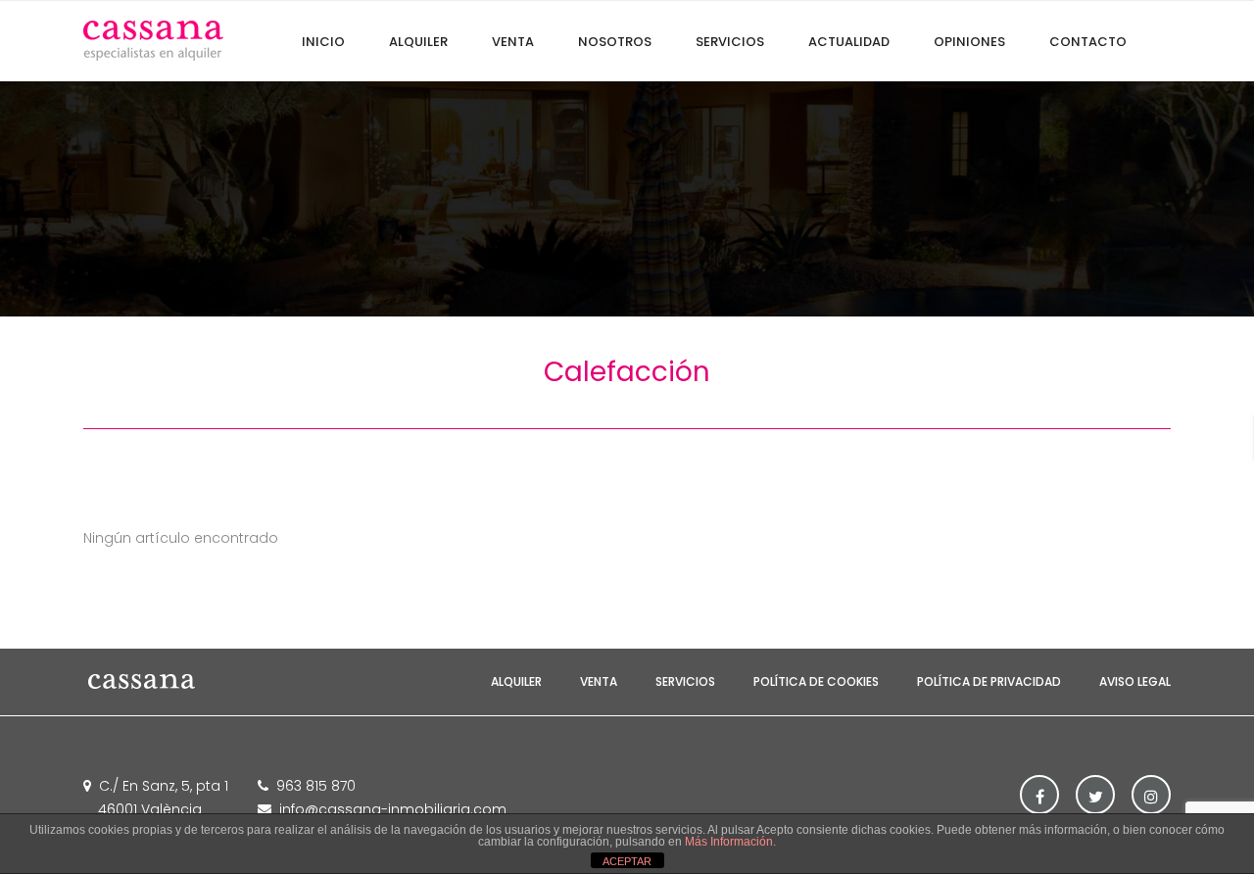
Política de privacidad (989, 681)
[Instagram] (1151, 794)
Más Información (729, 842)
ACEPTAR (627, 861)
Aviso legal (1135, 681)
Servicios (685, 681)
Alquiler (516, 681)
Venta (598, 681)
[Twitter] (1095, 794)
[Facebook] (1039, 794)
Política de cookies (816, 681)
